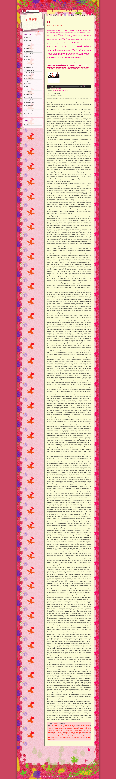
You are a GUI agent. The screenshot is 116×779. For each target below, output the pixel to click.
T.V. (62, 46)
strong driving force (61, 734)
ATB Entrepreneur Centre (66, 725)
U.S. (54, 735)
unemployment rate (66, 735)
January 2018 (29, 67)
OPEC (55, 732)
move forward (71, 39)
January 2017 (29, 100)
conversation (59, 32)
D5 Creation (62, 776)
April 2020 (28, 45)
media (64, 39)
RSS (66, 90)
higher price (49, 35)
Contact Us (51, 13)
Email (63, 90)
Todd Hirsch (69, 734)
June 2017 (28, 86)
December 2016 (30, 102)
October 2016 (29, 108)
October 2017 (29, 75)
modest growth (78, 730)
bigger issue (82, 725)
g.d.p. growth (55, 728)
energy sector (78, 727)
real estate (87, 732)
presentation (83, 43)
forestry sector (86, 727)
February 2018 (29, 64)
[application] (69, 86)
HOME (49, 11)
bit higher (88, 725)
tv (65, 46)
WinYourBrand (79, 50)
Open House (61, 732)
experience (81, 32)
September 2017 (30, 78)
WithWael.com (73, 57)
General (55, 723)
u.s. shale (58, 735)
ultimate (68, 46)
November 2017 (30, 72)
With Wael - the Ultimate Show (82, 737)
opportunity (77, 39)
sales (49, 46)
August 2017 (29, 81)
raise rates (81, 732)
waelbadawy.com (56, 50)
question (88, 43)
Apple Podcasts (57, 90)
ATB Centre (56, 725)
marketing (87, 35)
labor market (56, 730)
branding (61, 30)
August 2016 (29, 113)
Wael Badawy (84, 46)
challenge (49, 32)
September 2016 (30, 110)
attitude (55, 30)
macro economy (65, 730)
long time (81, 35)
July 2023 (28, 40)
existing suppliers (75, 32)
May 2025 (28, 37)
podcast (75, 42)
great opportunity (87, 32)
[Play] (49, 86)
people (83, 39)
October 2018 (29, 53)
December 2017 (30, 70)
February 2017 (29, 97)
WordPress (74, 776)
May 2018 (28, 56)
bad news (75, 725)
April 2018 (28, 59)
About (80, 11)
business (79, 30)
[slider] (88, 86)
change (53, 32)
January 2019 (29, 51)
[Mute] (84, 86)
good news (62, 728)
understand (73, 46)
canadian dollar (62, 727)
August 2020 (29, 43)
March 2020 (29, 48)
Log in (27, 124)
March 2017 (29, 94)
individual (75, 35)
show (54, 46)
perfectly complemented (52, 43)
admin (58, 62)
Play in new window (57, 88)
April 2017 (28, 91)
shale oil (50, 734)
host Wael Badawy (63, 35)
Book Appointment (59, 11)
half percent (76, 728)
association (50, 30)
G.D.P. (49, 728)
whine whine (68, 50)
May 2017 (28, 89)
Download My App (71, 11)
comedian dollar (71, 727)
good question (68, 728)
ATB (52, 725)
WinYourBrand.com (69, 53)
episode (70, 32)
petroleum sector (69, 732)
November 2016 (30, 105)
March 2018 (29, 62)
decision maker (65, 32)
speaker (59, 46)
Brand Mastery (70, 30)
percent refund (88, 39)
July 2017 (28, 83)
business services (52, 727)
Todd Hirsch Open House (79, 734)
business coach (87, 30)
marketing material (54, 39)
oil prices (86, 730)
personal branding (63, 43)
